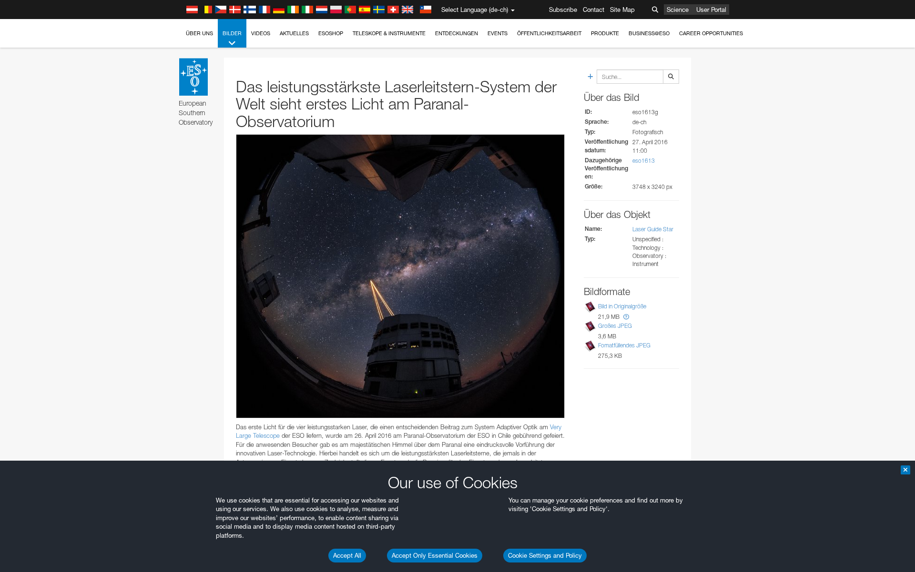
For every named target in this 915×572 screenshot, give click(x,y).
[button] (626, 316)
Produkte (605, 33)
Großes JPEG (615, 325)
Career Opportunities (711, 33)
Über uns (199, 33)
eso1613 (643, 160)
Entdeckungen (456, 33)
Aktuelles (294, 33)
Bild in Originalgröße (622, 306)
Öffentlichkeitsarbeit (549, 33)
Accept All (347, 555)
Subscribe (563, 9)
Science (678, 9)
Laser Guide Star (652, 229)
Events (498, 33)
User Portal (711, 9)
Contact (593, 9)
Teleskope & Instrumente (389, 33)
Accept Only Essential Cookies (435, 555)
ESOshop (330, 33)
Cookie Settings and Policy (545, 555)
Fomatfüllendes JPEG (624, 345)
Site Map (622, 9)
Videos (260, 33)
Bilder (232, 33)
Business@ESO (649, 33)
